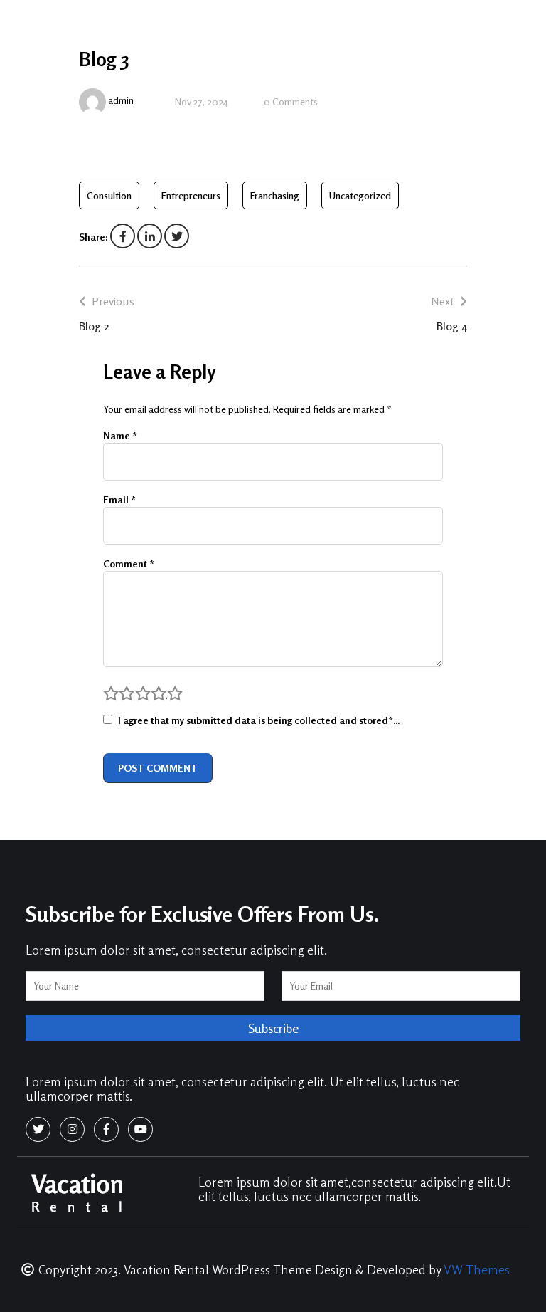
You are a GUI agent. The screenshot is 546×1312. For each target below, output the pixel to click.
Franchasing (274, 195)
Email (119, 499)
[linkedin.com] (149, 237)
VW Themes (475, 1269)
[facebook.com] (122, 237)
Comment (128, 563)
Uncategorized (360, 195)
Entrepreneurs (190, 195)
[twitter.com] (176, 237)
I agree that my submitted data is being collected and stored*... (259, 720)
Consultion (109, 195)
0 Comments (291, 101)
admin (121, 100)
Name (120, 435)
